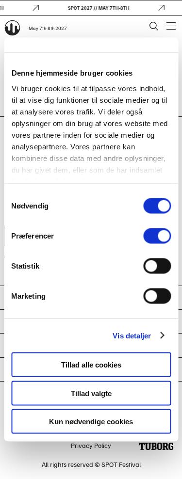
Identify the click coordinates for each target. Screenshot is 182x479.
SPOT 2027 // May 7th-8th (98, 8)
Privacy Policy (91, 445)
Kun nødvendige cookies (91, 421)
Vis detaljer (132, 335)
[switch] (157, 236)
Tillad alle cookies (91, 365)
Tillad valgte (91, 393)
